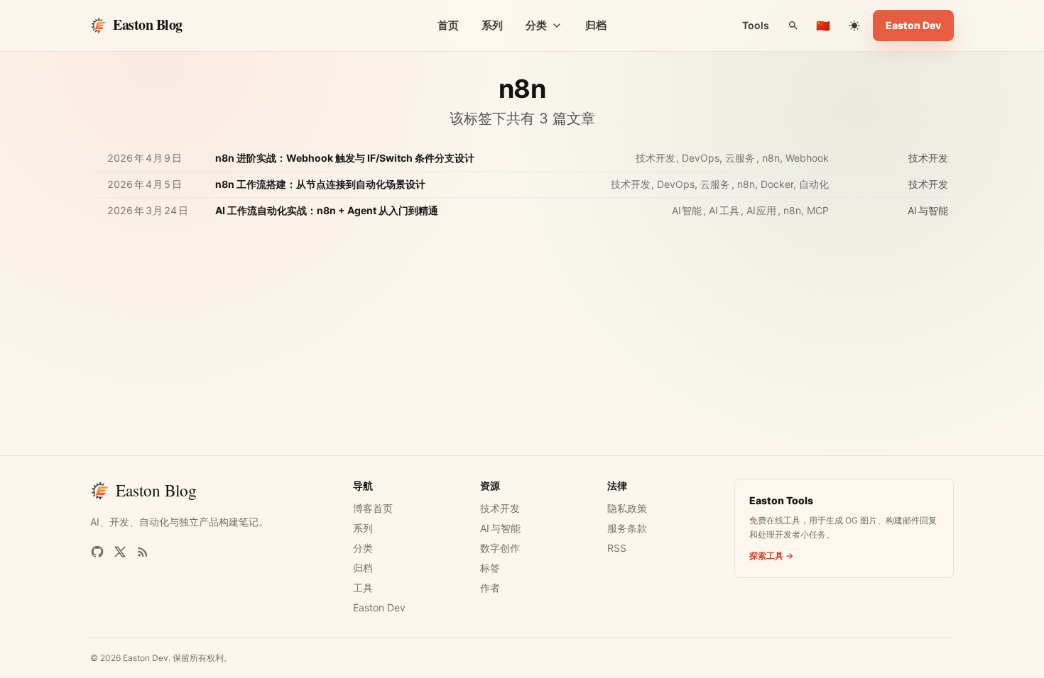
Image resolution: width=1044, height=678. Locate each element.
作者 (490, 588)
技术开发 (500, 508)
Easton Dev (913, 25)
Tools (755, 25)
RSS (616, 548)
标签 (490, 568)
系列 (492, 25)
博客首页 (373, 508)
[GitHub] (97, 552)
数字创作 (500, 548)
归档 (596, 25)
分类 (363, 548)
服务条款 (627, 528)
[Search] (793, 25)
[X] (120, 552)
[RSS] (143, 552)
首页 (448, 25)
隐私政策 (627, 508)
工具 (363, 588)
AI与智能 (500, 528)
